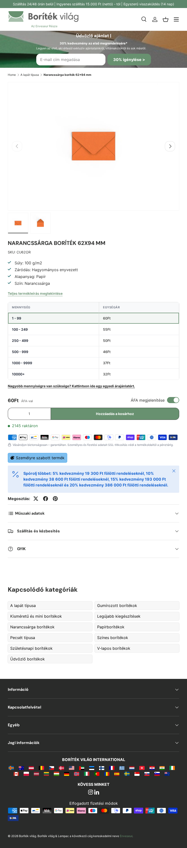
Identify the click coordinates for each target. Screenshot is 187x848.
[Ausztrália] (21, 767)
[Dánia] (61, 767)
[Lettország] (36, 773)
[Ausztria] (31, 767)
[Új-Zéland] (167, 773)
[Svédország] (126, 773)
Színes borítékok (112, 637)
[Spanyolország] (116, 773)
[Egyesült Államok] (71, 767)
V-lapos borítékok (113, 648)
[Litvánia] (46, 773)
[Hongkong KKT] (141, 767)
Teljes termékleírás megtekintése (35, 293)
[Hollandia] (131, 767)
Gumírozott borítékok (117, 605)
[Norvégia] (76, 773)
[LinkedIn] (96, 792)
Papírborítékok (110, 626)
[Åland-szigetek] (11, 767)
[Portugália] (96, 773)
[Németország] (66, 773)
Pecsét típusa (22, 637)
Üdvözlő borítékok (27, 659)
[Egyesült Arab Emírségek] (81, 767)
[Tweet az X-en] (36, 498)
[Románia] (106, 773)
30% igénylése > (129, 59)
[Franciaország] (111, 767)
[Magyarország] (56, 773)
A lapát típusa (29, 75)
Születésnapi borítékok (31, 648)
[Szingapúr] (137, 773)
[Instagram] (90, 792)
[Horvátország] (152, 767)
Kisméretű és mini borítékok (36, 616)
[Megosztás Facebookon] (45, 498)
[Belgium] (41, 767)
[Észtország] (91, 767)
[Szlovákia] (147, 773)
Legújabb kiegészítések (118, 616)
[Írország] (172, 767)
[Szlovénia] (156, 773)
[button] (165, 19)
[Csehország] (51, 767)
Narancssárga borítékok (32, 626)
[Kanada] (16, 773)
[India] (162, 767)
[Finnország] (101, 767)
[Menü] (176, 19)
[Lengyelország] (26, 773)
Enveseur (126, 836)
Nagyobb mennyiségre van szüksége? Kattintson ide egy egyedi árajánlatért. (71, 386)
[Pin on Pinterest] (55, 498)
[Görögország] (121, 767)
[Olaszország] (86, 773)
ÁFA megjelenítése (148, 400)
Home (12, 75)
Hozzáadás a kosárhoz (115, 414)
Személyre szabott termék (40, 457)
